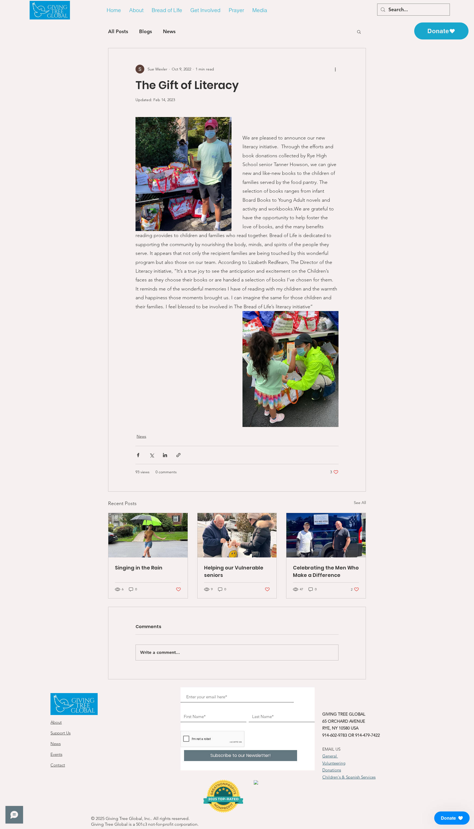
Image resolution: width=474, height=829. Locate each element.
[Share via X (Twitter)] (151, 455)
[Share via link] (178, 455)
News (169, 31)
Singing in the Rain (138, 567)
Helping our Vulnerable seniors (233, 571)
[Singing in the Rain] (148, 535)
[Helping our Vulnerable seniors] (237, 535)
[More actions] (335, 69)
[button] (136, 10)
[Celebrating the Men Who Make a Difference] (326, 535)
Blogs (145, 31)
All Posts (118, 31)
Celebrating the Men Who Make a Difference (326, 571)
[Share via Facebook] (138, 455)
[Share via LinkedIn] (165, 455)
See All (360, 502)
